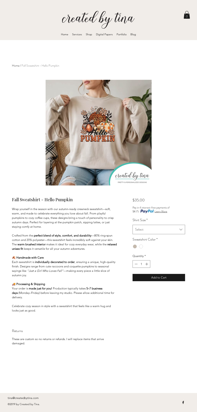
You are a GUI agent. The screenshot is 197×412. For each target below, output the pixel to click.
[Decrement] (135, 264)
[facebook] (183, 402)
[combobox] (159, 229)
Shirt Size (140, 220)
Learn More (160, 211)
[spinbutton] (141, 264)
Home (15, 65)
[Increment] (147, 264)
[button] (187, 15)
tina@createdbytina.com (23, 398)
